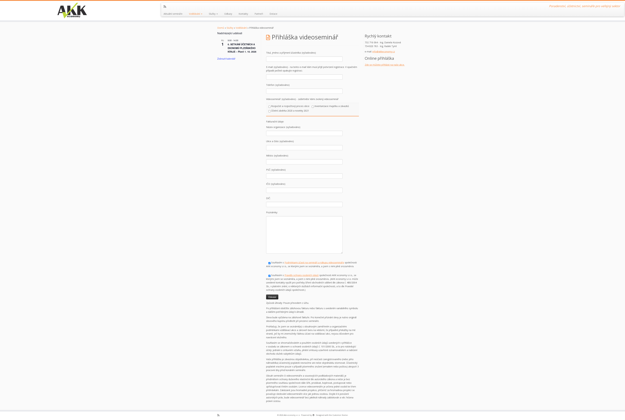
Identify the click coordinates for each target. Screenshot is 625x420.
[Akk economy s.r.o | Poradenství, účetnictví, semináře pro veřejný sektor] (72, 10)
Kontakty (243, 13)
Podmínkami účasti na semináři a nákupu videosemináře (314, 262)
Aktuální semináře (173, 13)
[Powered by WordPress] (313, 414)
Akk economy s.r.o (292, 415)
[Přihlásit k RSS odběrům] (166, 6)
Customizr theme (340, 415)
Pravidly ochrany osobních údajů (302, 275)
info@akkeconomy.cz (383, 51)
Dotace (273, 13)
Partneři (259, 13)
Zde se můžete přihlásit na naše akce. (385, 64)
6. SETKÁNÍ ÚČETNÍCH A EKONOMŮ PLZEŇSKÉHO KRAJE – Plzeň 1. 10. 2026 (242, 48)
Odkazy (228, 13)
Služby (212, 13)
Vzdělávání (195, 13)
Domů (220, 27)
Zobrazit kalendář (226, 58)
